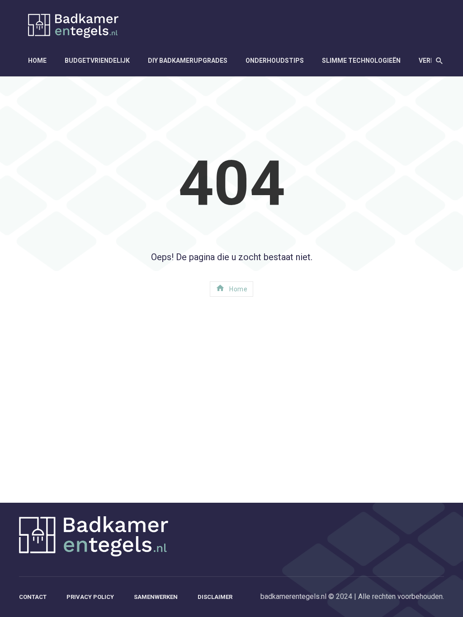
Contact (33, 597)
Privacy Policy (90, 597)
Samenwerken (156, 597)
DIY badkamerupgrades (187, 60)
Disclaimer (215, 597)
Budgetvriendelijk (97, 60)
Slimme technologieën (361, 60)
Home (37, 60)
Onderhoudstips (275, 60)
